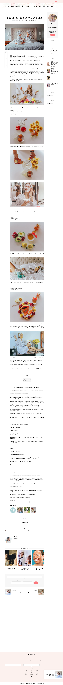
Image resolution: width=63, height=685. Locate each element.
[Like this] (27, 530)
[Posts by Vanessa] (13, 21)
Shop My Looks (17, 6)
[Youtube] (50, 53)
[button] (6, 561)
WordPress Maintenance (41, 683)
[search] (54, 7)
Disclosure (47, 6)
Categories (12, 6)
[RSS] (56, 1)
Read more (52, 34)
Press (44, 6)
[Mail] (55, 1)
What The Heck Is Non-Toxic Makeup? (54, 63)
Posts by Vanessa (16, 538)
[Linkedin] (54, 51)
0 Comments (26, 20)
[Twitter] (54, 1)
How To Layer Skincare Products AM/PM (54, 70)
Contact (52, 6)
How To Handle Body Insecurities (49, 675)
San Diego (34, 20)
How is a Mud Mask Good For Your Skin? (29, 569)
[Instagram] (56, 51)
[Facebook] (6, 55)
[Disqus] (24, 612)
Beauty (24, 14)
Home (5, 6)
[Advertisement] (54, 118)
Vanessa (16, 20)
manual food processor (33, 327)
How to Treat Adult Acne (54, 77)
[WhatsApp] (6, 62)
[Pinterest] (6, 60)
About (8, 6)
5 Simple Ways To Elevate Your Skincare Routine (15, 569)
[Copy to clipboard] (6, 64)
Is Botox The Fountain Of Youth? (42, 569)
